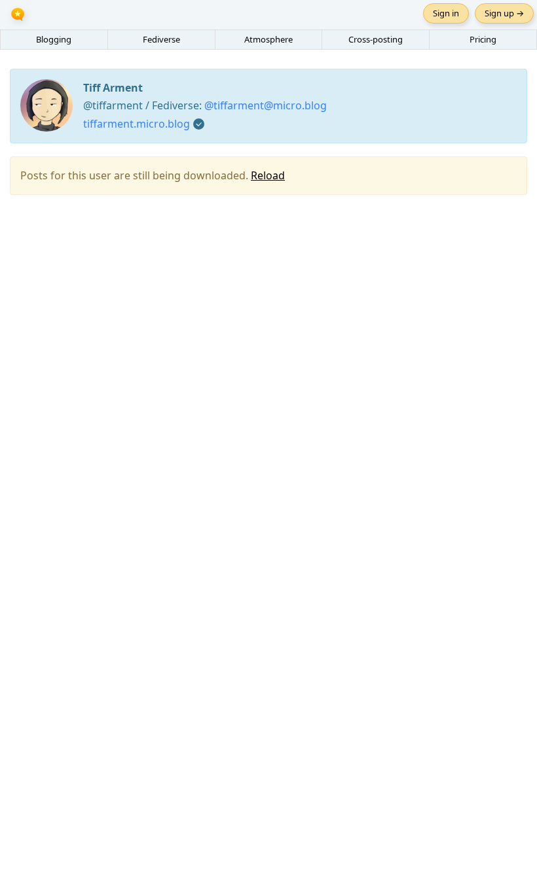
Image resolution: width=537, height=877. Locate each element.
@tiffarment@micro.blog (265, 105)
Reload (268, 175)
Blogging (53, 39)
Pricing (483, 39)
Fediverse (161, 39)
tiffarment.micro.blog (136, 123)
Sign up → (504, 13)
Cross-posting (375, 39)
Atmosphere (268, 39)
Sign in (446, 13)
